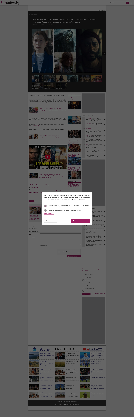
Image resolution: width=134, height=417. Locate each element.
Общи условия (49, 214)
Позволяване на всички (80, 221)
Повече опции (50, 221)
